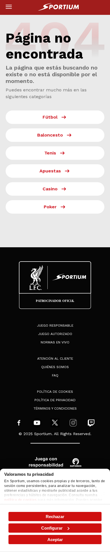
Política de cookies (55, 392)
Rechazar (55, 516)
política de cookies (20, 500)
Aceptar (55, 539)
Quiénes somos (55, 367)
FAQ (55, 375)
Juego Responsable (55, 325)
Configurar (52, 528)
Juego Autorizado (55, 334)
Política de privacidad (55, 400)
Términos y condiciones (55, 408)
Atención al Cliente (55, 359)
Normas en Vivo (55, 342)
